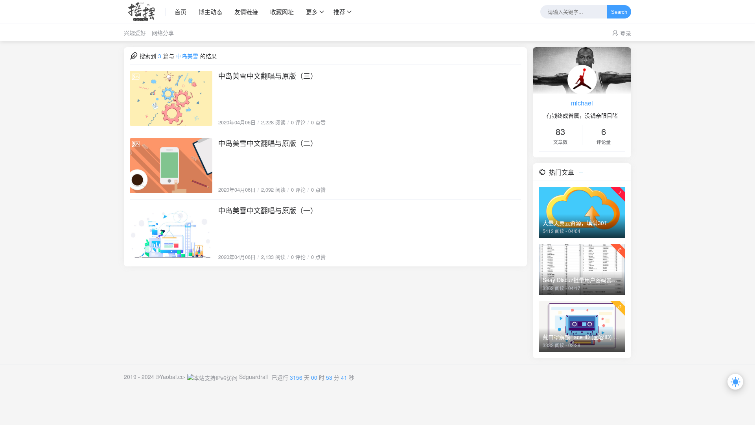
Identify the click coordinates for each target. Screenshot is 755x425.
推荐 (339, 11)
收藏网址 (282, 11)
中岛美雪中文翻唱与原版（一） (267, 210)
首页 (180, 11)
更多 (312, 11)
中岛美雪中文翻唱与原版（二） (267, 143)
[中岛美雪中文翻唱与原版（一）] (171, 233)
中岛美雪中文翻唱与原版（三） (267, 75)
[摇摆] (145, 12)
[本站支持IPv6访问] (212, 377)
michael (582, 102)
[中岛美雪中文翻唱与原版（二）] (171, 165)
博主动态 (210, 11)
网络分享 (163, 33)
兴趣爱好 (135, 33)
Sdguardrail (253, 377)
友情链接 (246, 11)
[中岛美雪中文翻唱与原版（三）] (171, 98)
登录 (625, 33)
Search (619, 12)
